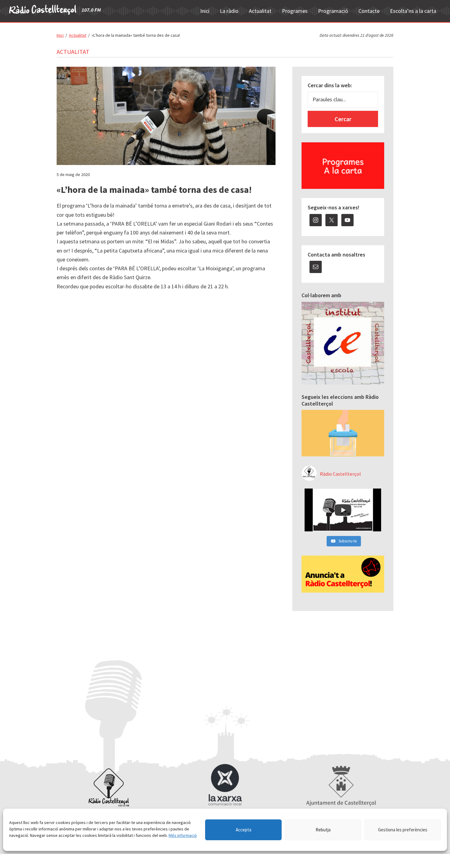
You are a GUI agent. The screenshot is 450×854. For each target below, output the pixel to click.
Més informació (183, 835)
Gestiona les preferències (402, 830)
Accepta (243, 830)
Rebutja (323, 830)
